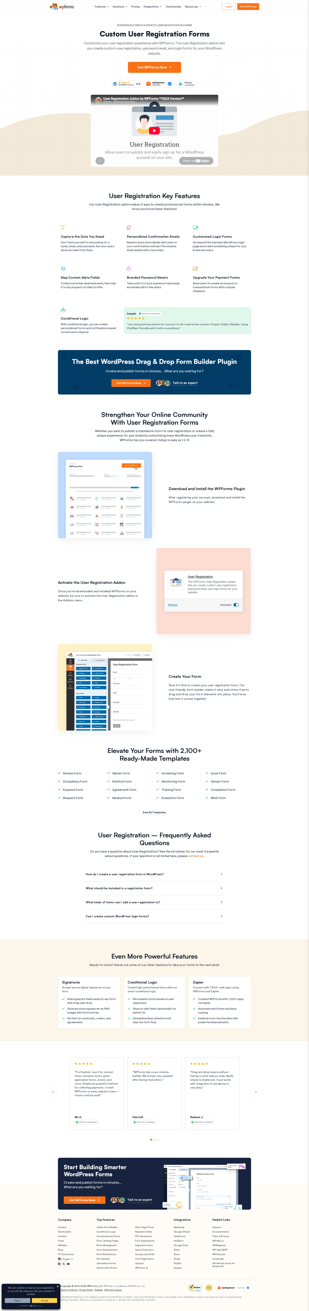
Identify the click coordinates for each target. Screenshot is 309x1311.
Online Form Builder (107, 1227)
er (202, 982)
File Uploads (103, 1258)
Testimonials (173, 6)
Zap (196, 982)
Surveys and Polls (144, 1254)
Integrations (151, 6)
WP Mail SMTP (220, 1249)
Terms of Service (69, 1290)
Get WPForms (248, 6)
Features (100, 6)
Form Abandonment (107, 1249)
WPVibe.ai (218, 1240)
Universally (218, 1258)
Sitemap (98, 1290)
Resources (191, 6)
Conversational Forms (108, 1236)
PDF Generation (143, 1236)
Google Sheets (182, 1231)
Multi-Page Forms (144, 1227)
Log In (229, 6)
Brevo (177, 1254)
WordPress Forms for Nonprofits (223, 1264)
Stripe (177, 1258)
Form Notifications (106, 1254)
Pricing (135, 6)
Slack (177, 1249)
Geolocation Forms (107, 1267)
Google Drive (181, 1245)
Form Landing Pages (108, 1240)
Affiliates (62, 1245)
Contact (62, 1236)
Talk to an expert (185, 383)
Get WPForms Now (152, 67)
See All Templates (154, 812)
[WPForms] (62, 6)
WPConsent (218, 1254)
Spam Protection (144, 1249)
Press (61, 1240)
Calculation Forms (106, 1263)
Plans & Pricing (220, 1236)
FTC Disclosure (66, 1254)
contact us (195, 856)
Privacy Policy (86, 1290)
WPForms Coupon (113, 1290)
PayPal (177, 1263)
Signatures (71, 982)
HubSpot (178, 1240)
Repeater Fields (143, 1231)
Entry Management (107, 1245)
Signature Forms (144, 1245)
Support (216, 1227)
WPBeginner (219, 1245)
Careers (62, 1227)
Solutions (118, 6)
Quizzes (139, 1263)
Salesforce (179, 1236)
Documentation (220, 1231)
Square (178, 1267)
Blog (60, 1249)
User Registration (144, 1258)
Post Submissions (144, 1240)
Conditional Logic (142, 982)
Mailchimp (179, 1227)
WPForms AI (141, 1267)
